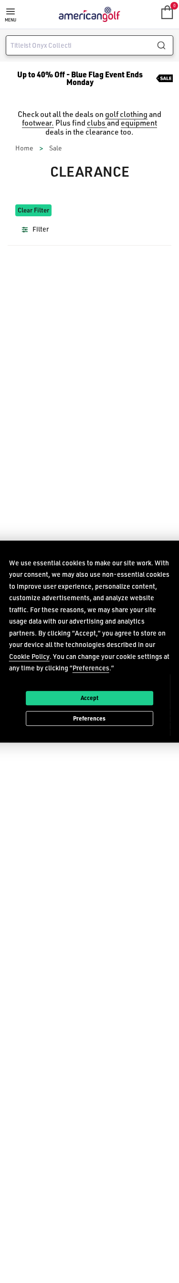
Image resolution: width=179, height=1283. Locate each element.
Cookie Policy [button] (29, 656)
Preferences (89, 718)
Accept (89, 697)
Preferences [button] (91, 668)
